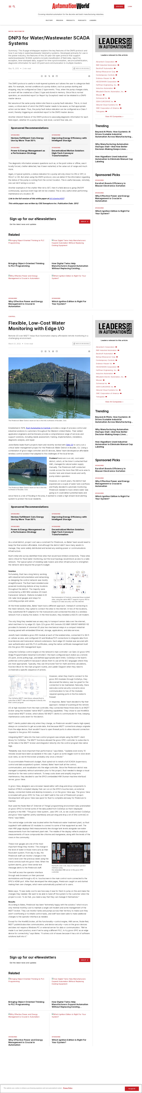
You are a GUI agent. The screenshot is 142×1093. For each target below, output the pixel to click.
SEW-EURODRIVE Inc (104, 101)
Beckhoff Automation (104, 68)
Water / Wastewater (16, 31)
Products (70, 20)
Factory (49, 20)
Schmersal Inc (101, 98)
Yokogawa (100, 111)
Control (11, 316)
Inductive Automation (104, 88)
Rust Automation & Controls (38, 428)
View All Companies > (114, 116)
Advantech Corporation (105, 62)
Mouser (99, 95)
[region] (71, 1089)
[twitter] (49, 76)
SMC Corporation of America (107, 108)
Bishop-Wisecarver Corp (105, 72)
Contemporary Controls (105, 75)
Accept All (131, 1088)
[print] (89, 76)
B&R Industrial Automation (106, 65)
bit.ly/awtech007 (56, 198)
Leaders (93, 20)
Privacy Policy (67, 1088)
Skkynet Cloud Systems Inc (107, 105)
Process (59, 20)
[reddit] (53, 76)
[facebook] (42, 76)
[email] (57, 76)
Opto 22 (69, 445)
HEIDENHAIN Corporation (106, 82)
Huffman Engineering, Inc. (106, 85)
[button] (10, 6)
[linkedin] (45, 76)
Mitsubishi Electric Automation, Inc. (110, 91)
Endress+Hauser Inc (104, 78)
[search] (13, 6)
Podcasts (82, 20)
